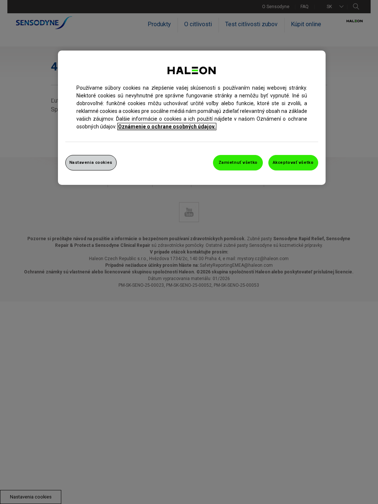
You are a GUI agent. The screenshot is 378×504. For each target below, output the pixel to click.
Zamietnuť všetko (238, 162)
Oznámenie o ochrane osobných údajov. (167, 127)
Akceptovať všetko (293, 162)
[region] (192, 118)
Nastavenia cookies (91, 162)
